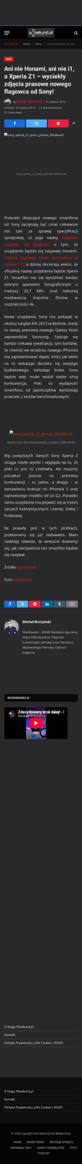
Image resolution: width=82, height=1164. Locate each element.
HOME (17, 1142)
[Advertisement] (35, 813)
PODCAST (44, 1153)
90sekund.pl (62, 1133)
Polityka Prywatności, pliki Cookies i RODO (33, 1043)
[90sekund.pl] (41, 33)
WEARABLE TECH (21, 1148)
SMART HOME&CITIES (50, 1148)
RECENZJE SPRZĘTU (61, 1142)
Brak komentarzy (52, 107)
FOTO (73, 1148)
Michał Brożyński (29, 101)
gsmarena (27, 567)
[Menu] (7, 33)
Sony (9, 59)
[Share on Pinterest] (58, 123)
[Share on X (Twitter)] (36, 123)
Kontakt (9, 1035)
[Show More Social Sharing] (74, 123)
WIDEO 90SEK (35, 1142)
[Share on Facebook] (14, 123)
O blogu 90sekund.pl (19, 1027)
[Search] (75, 33)
